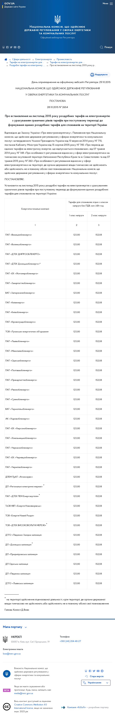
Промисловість (64, 59)
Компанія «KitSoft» (76, 707)
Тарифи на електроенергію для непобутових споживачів (27, 62)
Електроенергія (43, 59)
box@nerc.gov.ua (12, 654)
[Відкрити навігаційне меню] (111, 3)
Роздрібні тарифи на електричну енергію (27, 65)
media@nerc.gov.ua (23, 693)
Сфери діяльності (21, 59)
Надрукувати (101, 75)
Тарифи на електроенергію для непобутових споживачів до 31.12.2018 (67, 62)
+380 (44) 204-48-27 (70, 641)
